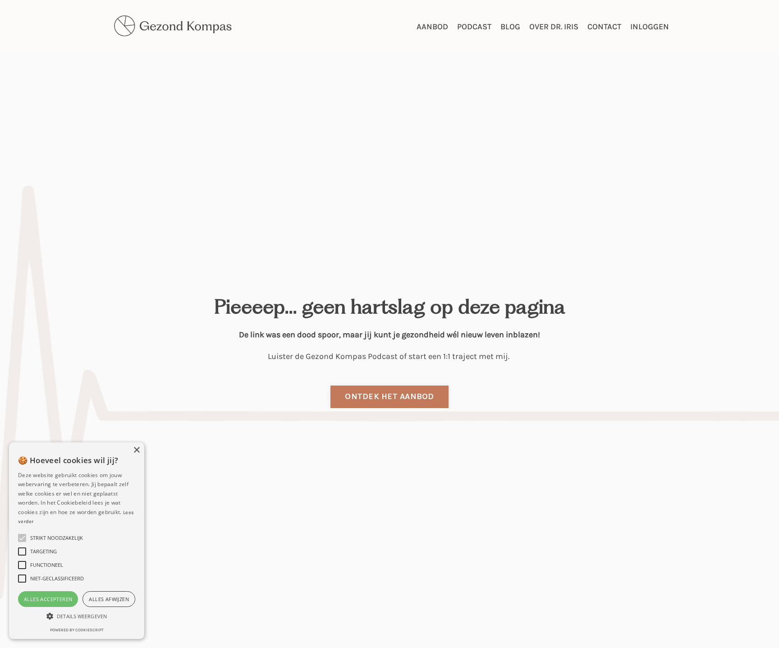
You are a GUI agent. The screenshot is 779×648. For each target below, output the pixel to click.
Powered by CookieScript (77, 630)
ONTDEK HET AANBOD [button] (389, 396)
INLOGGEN (649, 27)
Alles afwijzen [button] (109, 599)
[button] (76, 616)
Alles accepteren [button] (48, 599)
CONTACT (604, 27)
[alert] (76, 540)
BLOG (510, 27)
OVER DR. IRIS (553, 27)
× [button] (136, 450)
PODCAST (474, 27)
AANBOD (432, 27)
